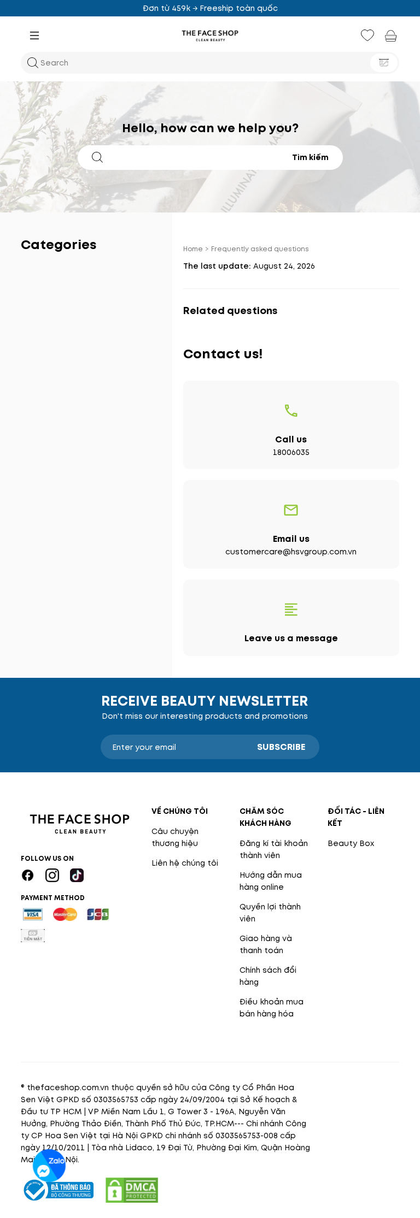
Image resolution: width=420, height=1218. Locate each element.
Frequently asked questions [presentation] (260, 248)
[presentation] (210, 35)
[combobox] (201, 157)
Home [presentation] (193, 248)
